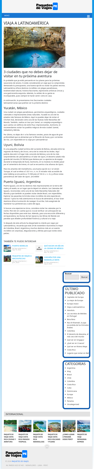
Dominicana (72, 391)
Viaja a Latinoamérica (76, 307)
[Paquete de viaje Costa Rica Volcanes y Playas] (54, 426)
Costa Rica (71, 350)
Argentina (71, 368)
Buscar (68, 273)
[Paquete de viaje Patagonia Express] (83, 426)
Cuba (69, 388)
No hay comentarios (19, 248)
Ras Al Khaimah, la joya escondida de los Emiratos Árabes (78, 325)
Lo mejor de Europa (75, 300)
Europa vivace (72, 304)
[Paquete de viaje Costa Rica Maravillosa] (39, 426)
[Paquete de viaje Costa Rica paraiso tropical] (24, 426)
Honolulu (71, 310)
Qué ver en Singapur (75, 340)
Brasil (69, 374)
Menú (6, 15)
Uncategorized (73, 404)
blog (69, 371)
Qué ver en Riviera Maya (77, 346)
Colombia (71, 331)
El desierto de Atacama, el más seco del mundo (77, 335)
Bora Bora (71, 319)
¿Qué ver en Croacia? (75, 343)
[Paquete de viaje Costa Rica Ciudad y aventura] (10, 426)
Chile (69, 378)
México (70, 398)
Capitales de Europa (75, 297)
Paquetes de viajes (20, 461)
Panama (70, 401)
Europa (70, 394)
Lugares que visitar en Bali (78, 353)
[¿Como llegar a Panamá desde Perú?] (69, 426)
